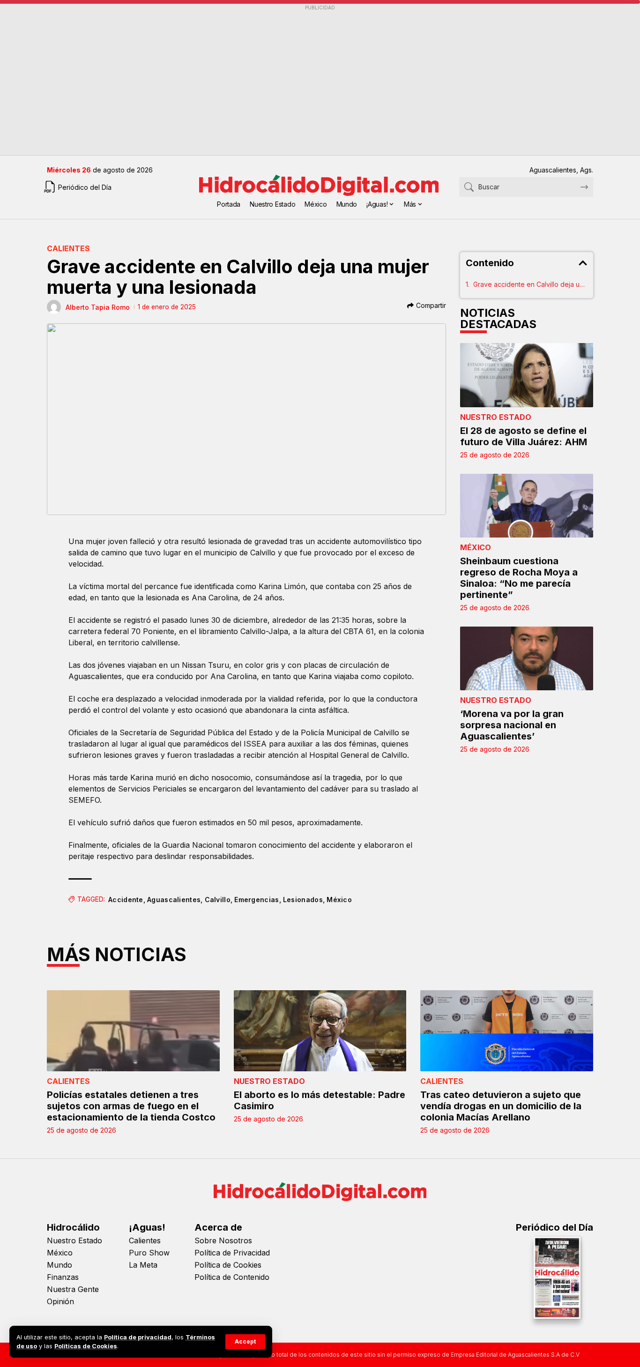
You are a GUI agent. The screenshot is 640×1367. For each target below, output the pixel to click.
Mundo (59, 1265)
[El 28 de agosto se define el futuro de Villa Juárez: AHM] (526, 375)
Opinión (60, 1301)
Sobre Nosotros (223, 1240)
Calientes (68, 248)
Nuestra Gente (73, 1289)
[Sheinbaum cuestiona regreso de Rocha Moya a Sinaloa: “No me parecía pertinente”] (526, 506)
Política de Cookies (227, 1265)
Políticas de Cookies (85, 1346)
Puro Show (149, 1252)
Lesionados (303, 900)
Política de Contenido (231, 1277)
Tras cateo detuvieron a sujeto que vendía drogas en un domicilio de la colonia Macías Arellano (500, 1106)
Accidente (125, 900)
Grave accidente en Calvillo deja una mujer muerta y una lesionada (530, 284)
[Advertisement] (320, 80)
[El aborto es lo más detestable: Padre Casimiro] (320, 1030)
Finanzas (63, 1277)
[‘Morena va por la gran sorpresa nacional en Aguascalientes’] (526, 658)
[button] (245, 1341)
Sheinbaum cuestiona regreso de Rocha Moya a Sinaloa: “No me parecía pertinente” (519, 577)
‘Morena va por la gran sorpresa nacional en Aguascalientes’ (512, 725)
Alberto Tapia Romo (98, 307)
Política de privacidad (137, 1337)
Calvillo (218, 900)
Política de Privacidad (232, 1252)
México (339, 900)
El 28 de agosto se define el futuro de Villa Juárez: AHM (523, 436)
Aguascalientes (174, 900)
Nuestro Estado (495, 417)
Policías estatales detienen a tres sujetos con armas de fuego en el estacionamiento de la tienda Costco (131, 1106)
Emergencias (256, 900)
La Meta (143, 1265)
